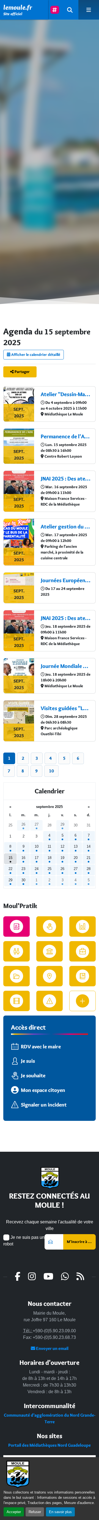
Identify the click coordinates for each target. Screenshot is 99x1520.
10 (51, 771)
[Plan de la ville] (49, 976)
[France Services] (49, 951)
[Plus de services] (82, 1001)
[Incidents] (49, 1001)
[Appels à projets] (16, 976)
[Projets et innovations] (82, 951)
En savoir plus (60, 1512)
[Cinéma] (16, 1001)
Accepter (14, 1512)
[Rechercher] (69, 10)
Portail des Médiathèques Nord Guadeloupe (49, 1445)
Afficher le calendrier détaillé (35, 354)
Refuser (35, 1512)
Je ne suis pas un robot (24, 1240)
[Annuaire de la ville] (16, 926)
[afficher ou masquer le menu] (88, 10)
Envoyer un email (51, 1348)
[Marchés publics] (82, 926)
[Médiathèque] (82, 976)
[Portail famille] (16, 951)
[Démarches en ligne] (49, 926)
